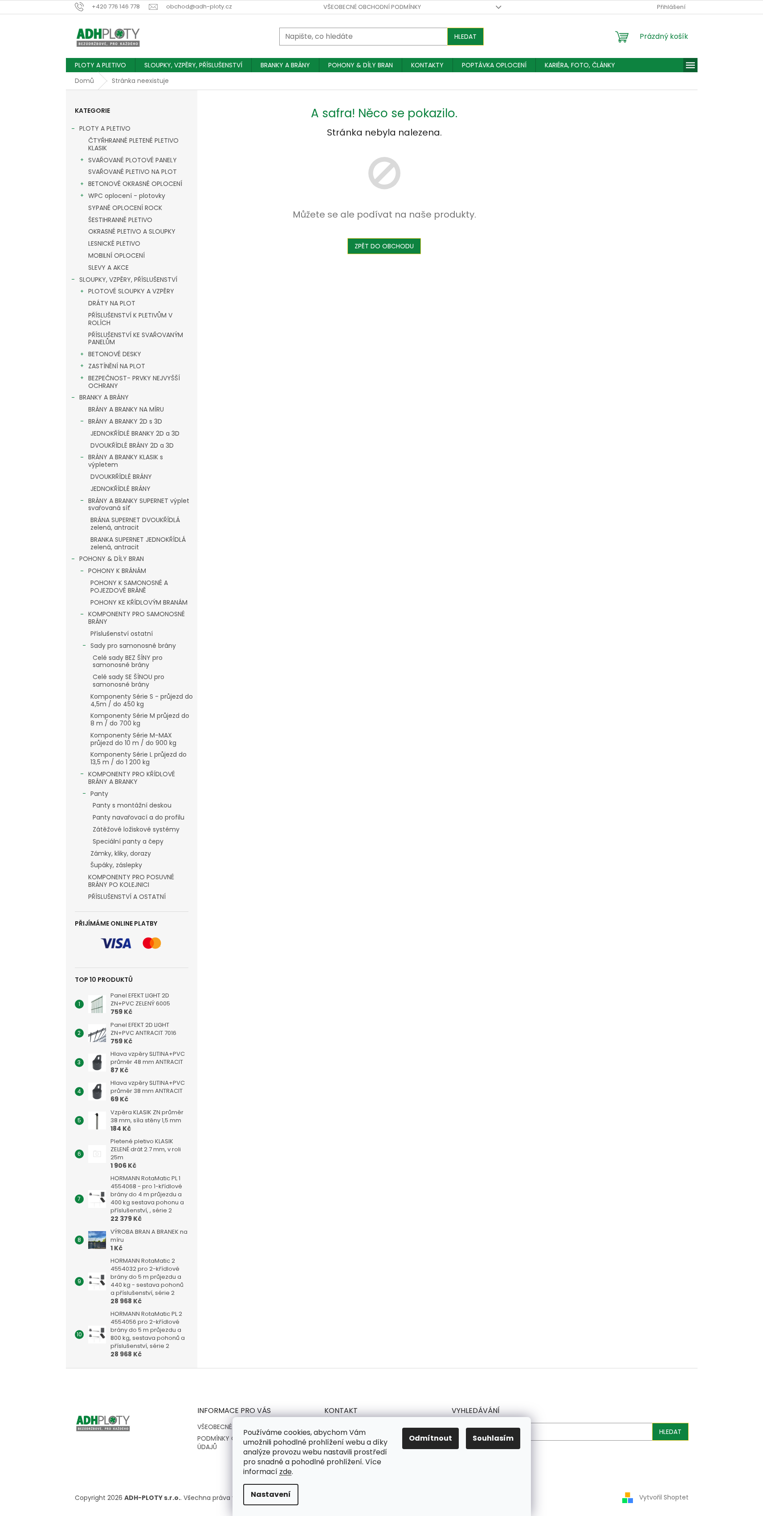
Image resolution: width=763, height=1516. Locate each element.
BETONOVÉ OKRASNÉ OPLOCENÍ (135, 183)
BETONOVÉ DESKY (114, 354)
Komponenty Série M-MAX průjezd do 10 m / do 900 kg (133, 739)
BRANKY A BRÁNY (104, 397)
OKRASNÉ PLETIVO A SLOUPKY (131, 231)
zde (285, 1472)
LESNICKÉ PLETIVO (114, 243)
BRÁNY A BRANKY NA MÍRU (126, 409)
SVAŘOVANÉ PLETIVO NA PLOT (132, 171)
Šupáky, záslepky (116, 865)
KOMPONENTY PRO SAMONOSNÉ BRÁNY (136, 618)
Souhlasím (493, 1438)
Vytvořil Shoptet (664, 1497)
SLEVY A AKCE (108, 267)
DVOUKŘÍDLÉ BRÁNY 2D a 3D (132, 445)
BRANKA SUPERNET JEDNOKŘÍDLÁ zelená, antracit (138, 543)
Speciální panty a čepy (128, 841)
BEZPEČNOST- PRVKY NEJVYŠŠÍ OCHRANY (134, 382)
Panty (99, 793)
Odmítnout (430, 1438)
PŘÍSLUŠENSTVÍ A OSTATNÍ (127, 896)
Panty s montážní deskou (132, 805)
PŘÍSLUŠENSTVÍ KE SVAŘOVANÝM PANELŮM (135, 338)
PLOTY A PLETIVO (105, 128)
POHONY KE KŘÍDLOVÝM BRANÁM (139, 602)
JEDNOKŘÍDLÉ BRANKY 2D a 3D (135, 433)
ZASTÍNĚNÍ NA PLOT (116, 366)
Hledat (465, 36)
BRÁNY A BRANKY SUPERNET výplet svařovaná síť (138, 504)
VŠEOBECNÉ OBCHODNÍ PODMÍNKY (372, 7)
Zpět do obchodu (384, 246)
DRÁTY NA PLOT (111, 303)
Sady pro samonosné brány (133, 645)
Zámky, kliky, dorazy (120, 853)
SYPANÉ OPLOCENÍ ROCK (125, 207)
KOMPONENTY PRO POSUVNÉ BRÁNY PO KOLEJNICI (131, 881)
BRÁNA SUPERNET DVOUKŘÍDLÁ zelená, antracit (135, 523)
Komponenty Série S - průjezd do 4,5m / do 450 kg (141, 700)
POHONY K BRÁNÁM (117, 570)
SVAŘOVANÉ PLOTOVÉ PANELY (132, 160)
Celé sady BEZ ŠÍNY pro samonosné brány (128, 661)
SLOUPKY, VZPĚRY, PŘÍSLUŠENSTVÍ (128, 279)
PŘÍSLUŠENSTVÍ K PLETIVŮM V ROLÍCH (130, 319)
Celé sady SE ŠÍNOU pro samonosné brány (128, 680)
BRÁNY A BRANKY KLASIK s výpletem (125, 461)
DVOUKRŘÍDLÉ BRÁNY (121, 476)
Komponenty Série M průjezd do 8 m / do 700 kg (139, 719)
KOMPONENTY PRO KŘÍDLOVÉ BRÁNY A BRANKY (131, 778)
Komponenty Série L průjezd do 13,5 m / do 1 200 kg (138, 758)
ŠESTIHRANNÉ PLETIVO (120, 219)
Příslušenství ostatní (121, 633)
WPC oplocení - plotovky (126, 195)
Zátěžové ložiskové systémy (136, 829)
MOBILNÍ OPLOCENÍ (116, 255)
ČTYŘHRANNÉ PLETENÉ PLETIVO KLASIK (133, 144)
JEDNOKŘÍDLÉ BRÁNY (120, 488)
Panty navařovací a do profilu (138, 817)
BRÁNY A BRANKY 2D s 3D (125, 421)
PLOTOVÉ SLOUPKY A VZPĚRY (131, 291)
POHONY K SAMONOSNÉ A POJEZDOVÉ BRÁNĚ (129, 586)
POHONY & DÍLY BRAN (111, 558)
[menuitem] (100, 65)
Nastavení (271, 1494)
